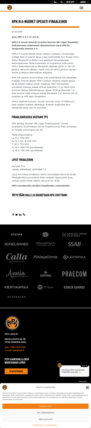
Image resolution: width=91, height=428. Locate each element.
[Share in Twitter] (16, 214)
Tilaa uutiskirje (16, 371)
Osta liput (70, 2)
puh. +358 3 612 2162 (15, 347)
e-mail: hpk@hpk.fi (14, 350)
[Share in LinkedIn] (20, 214)
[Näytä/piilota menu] (81, 8)
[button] (87, 387)
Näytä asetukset (45, 419)
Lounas (83, 2)
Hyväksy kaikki (45, 406)
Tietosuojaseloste (51, 425)
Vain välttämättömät (45, 413)
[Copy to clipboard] (24, 214)
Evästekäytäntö (38, 425)
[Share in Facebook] (13, 214)
